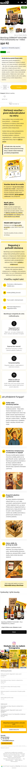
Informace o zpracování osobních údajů (11, 755)
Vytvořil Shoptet (6, 766)
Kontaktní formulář (6, 743)
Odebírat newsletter (14, 729)
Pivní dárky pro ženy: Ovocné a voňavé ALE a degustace (12, 707)
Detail (14, 632)
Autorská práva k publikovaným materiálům (14, 752)
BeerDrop (25, 35)
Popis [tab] (10, 103)
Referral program (14, 761)
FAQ (24, 758)
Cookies (23, 755)
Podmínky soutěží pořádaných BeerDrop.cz (12, 758)
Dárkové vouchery (10, 93)
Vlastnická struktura (8, 756)
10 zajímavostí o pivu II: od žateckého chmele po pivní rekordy (13, 715)
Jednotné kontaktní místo (19, 756)
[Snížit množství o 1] (1, 87)
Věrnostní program (9, 760)
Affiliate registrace (18, 760)
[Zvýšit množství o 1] (8, 87)
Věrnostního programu (14, 47)
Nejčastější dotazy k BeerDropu (14, 585)
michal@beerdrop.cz (8, 740)
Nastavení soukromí (5, 747)
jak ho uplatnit (19, 194)
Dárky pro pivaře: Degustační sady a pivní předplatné (11, 710)
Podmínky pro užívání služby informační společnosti (14, 753)
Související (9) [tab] (15, 103)
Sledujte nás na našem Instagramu (14, 647)
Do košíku (19, 87)
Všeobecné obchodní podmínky (14, 757)
